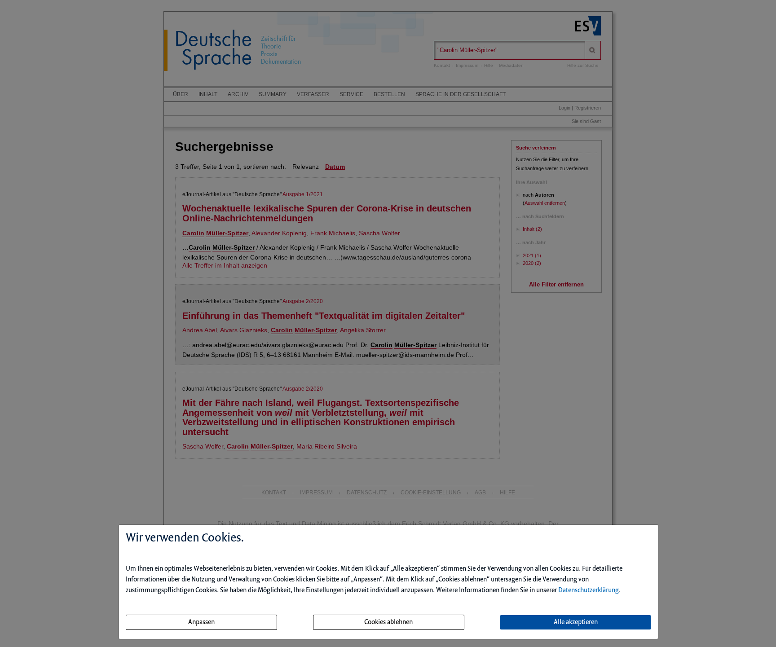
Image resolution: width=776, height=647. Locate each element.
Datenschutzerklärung (588, 590)
